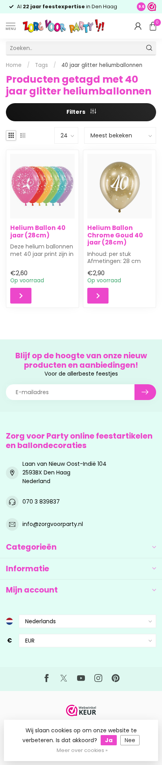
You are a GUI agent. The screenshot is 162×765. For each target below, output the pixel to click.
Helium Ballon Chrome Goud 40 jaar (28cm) (115, 235)
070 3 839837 (41, 502)
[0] (153, 26)
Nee (130, 740)
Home (14, 65)
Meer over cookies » (82, 750)
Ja (108, 740)
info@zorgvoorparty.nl (52, 524)
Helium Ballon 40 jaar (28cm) (37, 231)
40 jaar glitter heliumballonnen (101, 65)
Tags (41, 65)
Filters (76, 112)
